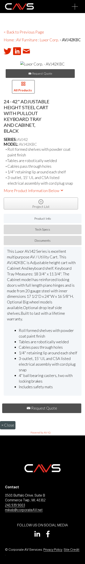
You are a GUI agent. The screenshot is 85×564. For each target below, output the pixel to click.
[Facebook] (47, 534)
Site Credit (71, 549)
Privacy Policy (52, 549)
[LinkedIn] (37, 534)
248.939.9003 (15, 505)
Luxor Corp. (49, 39)
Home (9, 39)
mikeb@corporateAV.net (23, 510)
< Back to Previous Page (24, 32)
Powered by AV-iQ (41, 432)
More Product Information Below (32, 190)
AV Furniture (26, 39)
